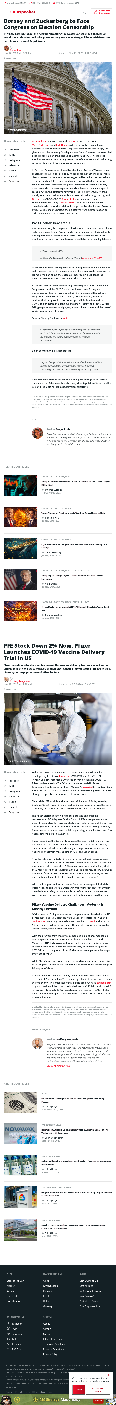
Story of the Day (80, 571)
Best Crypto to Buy (89, 1280)
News (34, 419)
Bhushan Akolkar (53, 489)
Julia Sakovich (52, 517)
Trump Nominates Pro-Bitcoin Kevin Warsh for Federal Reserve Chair (73, 513)
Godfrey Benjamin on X (58, 1065)
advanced (89, 921)
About (46, 1323)
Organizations (50, 1285)
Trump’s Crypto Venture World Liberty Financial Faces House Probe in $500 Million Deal (75, 483)
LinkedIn (13, 175)
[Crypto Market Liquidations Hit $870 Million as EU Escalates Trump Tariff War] (20, 611)
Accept (78, 1390)
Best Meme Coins (88, 1301)
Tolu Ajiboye (51, 1106)
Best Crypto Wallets (89, 1306)
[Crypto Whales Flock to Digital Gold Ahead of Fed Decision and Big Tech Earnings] (20, 549)
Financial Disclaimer (53, 1349)
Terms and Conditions (54, 1344)
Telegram (14, 165)
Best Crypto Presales (90, 1290)
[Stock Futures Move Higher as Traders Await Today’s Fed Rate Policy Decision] (20, 1103)
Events (46, 1295)
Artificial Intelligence (53, 1187)
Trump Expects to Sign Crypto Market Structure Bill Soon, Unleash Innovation (72, 577)
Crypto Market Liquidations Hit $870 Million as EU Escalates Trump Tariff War (75, 609)
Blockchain (12, 1295)
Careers (47, 1333)
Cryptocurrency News (52, 477)
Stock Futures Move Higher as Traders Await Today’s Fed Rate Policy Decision (72, 1100)
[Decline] (109, 1374)
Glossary (47, 1306)
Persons (47, 1290)
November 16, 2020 (92, 258)
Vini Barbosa (51, 583)
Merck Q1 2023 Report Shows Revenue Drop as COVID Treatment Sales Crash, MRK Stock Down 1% (73, 1227)
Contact (47, 1328)
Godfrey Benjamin (20, 681)
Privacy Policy (50, 1354)
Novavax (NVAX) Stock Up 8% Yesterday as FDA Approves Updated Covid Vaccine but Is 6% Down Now (74, 1131)
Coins (46, 1280)
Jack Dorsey (62, 144)
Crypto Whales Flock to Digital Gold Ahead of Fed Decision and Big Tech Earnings (74, 546)
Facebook (14, 149)
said (65, 318)
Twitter (12, 154)
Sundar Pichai (69, 198)
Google (36, 198)
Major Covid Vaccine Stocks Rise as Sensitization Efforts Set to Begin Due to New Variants (76, 1163)
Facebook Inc (39, 141)
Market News (38, 1029)
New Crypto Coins (88, 1295)
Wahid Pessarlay (53, 552)
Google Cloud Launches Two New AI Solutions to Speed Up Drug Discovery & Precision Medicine (76, 1194)
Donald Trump (66, 202)
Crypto (10, 1290)
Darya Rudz (16, 50)
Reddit (12, 170)
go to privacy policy (98, 1389)
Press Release (14, 1301)
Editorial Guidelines (53, 1338)
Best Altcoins (86, 1285)
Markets (11, 1285)
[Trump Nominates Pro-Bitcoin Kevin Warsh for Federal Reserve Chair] (20, 517)
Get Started (98, 1399)
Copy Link (13, 181)
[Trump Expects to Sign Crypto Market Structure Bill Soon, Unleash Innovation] (20, 580)
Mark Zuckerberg (41, 144)
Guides (46, 1301)
